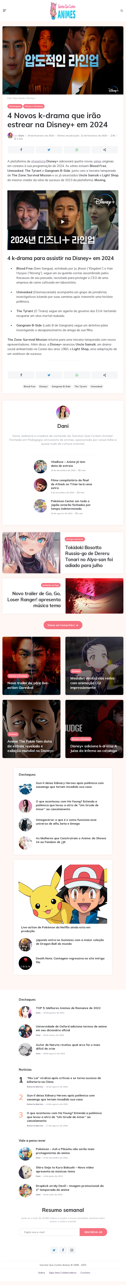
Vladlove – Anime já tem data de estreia (68, 463)
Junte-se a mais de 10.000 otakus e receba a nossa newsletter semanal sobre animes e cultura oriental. (63, 1220)
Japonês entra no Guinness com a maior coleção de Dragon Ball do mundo (70, 942)
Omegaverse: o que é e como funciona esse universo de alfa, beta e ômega (66, 821)
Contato (85, 1272)
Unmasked (96, 386)
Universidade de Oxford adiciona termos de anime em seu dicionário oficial (71, 1028)
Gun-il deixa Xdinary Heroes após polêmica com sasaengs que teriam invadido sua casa (70, 785)
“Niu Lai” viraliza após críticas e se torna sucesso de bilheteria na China (64, 1080)
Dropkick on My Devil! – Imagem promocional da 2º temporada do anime (70, 1187)
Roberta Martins (35, 1086)
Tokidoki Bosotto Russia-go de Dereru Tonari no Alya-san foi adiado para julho (89, 556)
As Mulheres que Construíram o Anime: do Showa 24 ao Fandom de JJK (71, 840)
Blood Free (29, 386)
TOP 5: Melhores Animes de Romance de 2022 (68, 1008)
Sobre (41, 1272)
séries (97, 161)
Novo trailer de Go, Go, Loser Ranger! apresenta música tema (34, 599)
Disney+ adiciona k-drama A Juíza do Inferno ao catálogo (93, 748)
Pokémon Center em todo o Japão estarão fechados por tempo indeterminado (71, 505)
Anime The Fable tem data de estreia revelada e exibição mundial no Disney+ (30, 746)
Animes (76, 671)
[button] (62, 221)
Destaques (15, 106)
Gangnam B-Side (61, 386)
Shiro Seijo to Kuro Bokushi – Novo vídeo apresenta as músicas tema (65, 1169)
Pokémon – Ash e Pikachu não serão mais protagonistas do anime (65, 1151)
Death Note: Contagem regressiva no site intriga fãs (70, 960)
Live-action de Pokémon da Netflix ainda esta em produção (55, 929)
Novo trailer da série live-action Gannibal (28, 685)
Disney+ (43, 386)
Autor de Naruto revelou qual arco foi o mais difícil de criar (68, 1046)
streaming (38, 161)
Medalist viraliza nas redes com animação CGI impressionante (92, 683)
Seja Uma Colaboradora (62, 1272)
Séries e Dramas (34, 106)
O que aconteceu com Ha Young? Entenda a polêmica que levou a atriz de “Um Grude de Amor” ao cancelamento (67, 805)
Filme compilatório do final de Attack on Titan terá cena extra (71, 484)
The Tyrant (80, 386)
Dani (21, 135)
